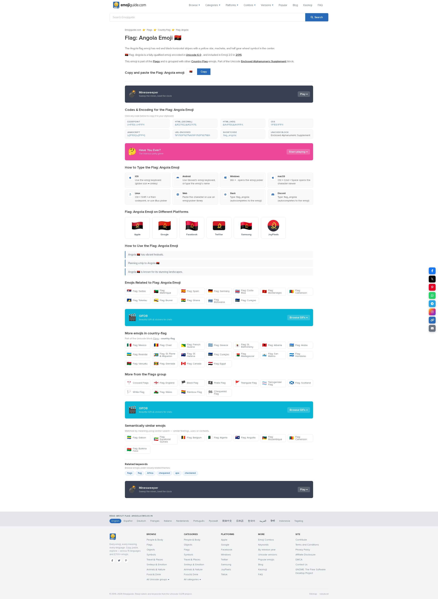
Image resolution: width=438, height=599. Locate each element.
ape (177, 473)
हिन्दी (273, 520)
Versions (267, 5)
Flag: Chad (162, 345)
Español (128, 520)
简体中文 (227, 520)
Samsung (226, 564)
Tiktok (224, 574)
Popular (283, 5)
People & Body (155, 539)
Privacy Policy (302, 549)
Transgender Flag (272, 383)
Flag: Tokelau (137, 300)
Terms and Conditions (307, 544)
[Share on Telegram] (432, 303)
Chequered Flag (217, 392)
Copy (204, 71)
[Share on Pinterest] (432, 287)
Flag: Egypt (217, 363)
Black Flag (189, 383)
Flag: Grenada (164, 363)
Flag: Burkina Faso (137, 449)
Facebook (226, 549)
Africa (150, 473)
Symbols (151, 554)
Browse (194, 5)
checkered (190, 473)
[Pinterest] (126, 560)
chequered (164, 473)
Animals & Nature (156, 569)
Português (198, 520)
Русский (213, 520)
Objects (151, 549)
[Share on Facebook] (432, 270)
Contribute (301, 539)
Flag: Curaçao (245, 300)
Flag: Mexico (136, 345)
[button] (147, 123)
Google (225, 544)
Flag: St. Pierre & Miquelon (164, 355)
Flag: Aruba (298, 345)
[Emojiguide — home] (129, 5)
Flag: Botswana (216, 301)
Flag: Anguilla (245, 437)
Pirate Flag (217, 383)
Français (154, 520)
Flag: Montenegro (272, 291)
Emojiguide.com (133, 30)
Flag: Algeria (217, 437)
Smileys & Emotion (157, 564)
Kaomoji (307, 5)
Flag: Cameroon (298, 291)
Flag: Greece (218, 345)
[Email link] (432, 328)
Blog (295, 5)
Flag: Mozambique (272, 438)
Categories (212, 5)
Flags (149, 30)
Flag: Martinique (162, 291)
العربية (263, 520)
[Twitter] (119, 560)
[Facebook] (112, 560)
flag (140, 473)
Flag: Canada (191, 363)
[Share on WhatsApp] (432, 295)
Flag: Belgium (191, 437)
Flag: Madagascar (244, 355)
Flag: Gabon (136, 437)
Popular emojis (266, 559)
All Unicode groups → (158, 579)
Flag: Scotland (300, 383)
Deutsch (141, 520)
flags (129, 473)
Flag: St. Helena (188, 355)
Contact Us (301, 564)
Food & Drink (154, 574)
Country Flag (164, 30)
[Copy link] (432, 320)
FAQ (320, 5)
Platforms (232, 5)
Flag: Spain (190, 291)
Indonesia (284, 520)
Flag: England (164, 383)
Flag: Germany (219, 291)
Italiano (168, 520)
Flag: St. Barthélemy (244, 345)
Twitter (224, 559)
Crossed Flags (138, 383)
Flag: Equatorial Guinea (162, 439)
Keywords (263, 544)
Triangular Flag (246, 383)
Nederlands (182, 520)
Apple (224, 539)
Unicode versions (267, 554)
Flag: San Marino (270, 355)
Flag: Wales (163, 392)
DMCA (298, 559)
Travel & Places (155, 559)
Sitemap (313, 594)
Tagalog (298, 520)
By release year (266, 549)
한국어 (251, 520)
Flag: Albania (272, 345)
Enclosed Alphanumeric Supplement (290, 135)
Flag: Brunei (163, 300)
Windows (226, 554)
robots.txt (324, 594)
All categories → (192, 579)
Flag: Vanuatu (137, 363)
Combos (249, 5)
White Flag (135, 392)
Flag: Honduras (297, 355)
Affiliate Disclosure (305, 554)
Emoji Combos (266, 539)
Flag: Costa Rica (244, 291)
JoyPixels (226, 569)
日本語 (239, 520)
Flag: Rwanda (137, 354)
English (115, 520)
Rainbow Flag (191, 392)
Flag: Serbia (136, 291)
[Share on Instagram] (432, 311)
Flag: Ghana (190, 300)
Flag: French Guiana (190, 345)
